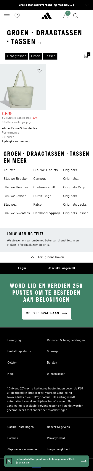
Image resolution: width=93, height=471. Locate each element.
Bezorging (14, 340)
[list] (39, 56)
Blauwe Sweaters (16, 213)
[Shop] (46, 17)
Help (10, 373)
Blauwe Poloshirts (11, 205)
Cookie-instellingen (20, 426)
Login (22, 268)
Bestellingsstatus (19, 351)
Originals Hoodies (70, 196)
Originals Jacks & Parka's (75, 205)
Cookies (12, 438)
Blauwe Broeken (16, 179)
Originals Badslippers (72, 171)
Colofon (12, 362)
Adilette (9, 170)
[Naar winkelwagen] (86, 16)
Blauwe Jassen (14, 196)
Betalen (52, 362)
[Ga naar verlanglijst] (17, 16)
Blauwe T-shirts (45, 170)
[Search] (76, 16)
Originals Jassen (75, 213)
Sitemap (52, 351)
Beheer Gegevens (58, 426)
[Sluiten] (9, 461)
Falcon (38, 204)
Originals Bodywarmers (74, 179)
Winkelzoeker (56, 373)
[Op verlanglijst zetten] (39, 71)
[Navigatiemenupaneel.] (7, 16)
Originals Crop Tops (74, 188)
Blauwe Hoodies (15, 187)
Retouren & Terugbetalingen (66, 340)
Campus (39, 179)
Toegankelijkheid (58, 449)
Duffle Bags (42, 196)
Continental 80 (44, 187)
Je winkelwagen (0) (61, 268)
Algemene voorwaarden (22, 449)
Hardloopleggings (47, 213)
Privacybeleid (56, 438)
